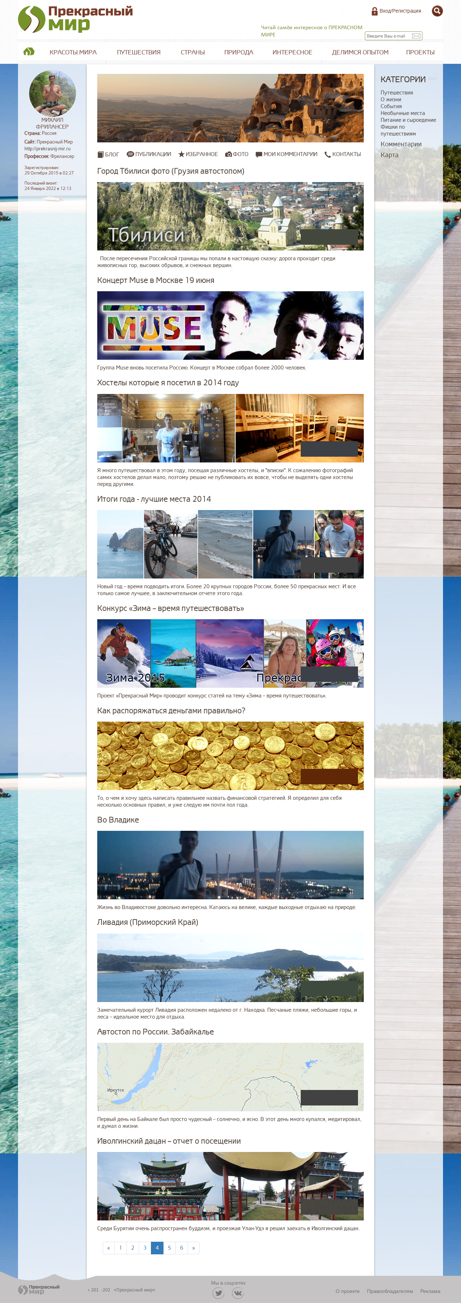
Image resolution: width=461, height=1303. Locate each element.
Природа (238, 52)
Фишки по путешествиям (398, 130)
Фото (241, 154)
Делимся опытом (360, 52)
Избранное (202, 154)
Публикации (153, 154)
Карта (390, 155)
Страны (193, 52)
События (391, 106)
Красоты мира (73, 52)
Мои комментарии (289, 154)
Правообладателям (390, 1290)
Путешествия (139, 52)
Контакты (346, 154)
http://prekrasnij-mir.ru (47, 149)
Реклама (430, 1290)
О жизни (391, 99)
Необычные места (403, 113)
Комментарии (401, 144)
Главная (29, 52)
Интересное (293, 52)
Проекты (420, 52)
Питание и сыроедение (408, 120)
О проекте (348, 1290)
